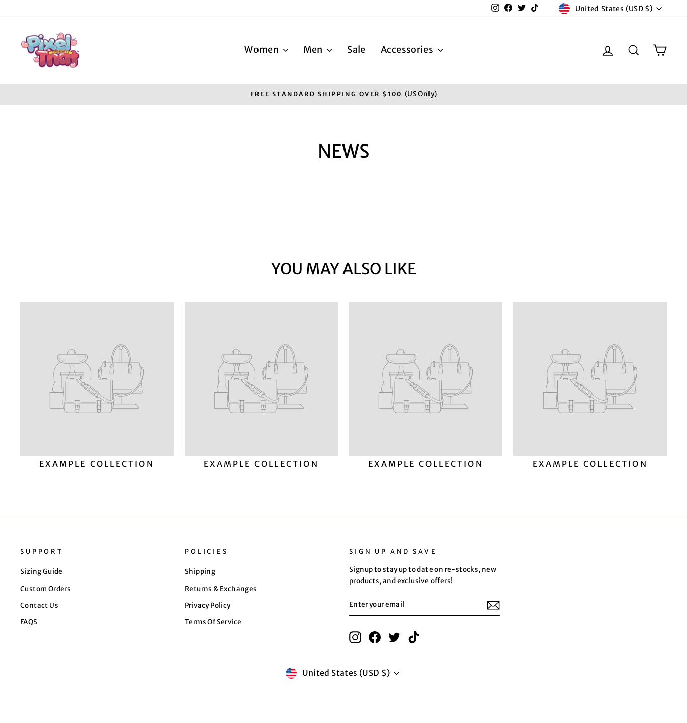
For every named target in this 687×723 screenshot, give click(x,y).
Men (314, 49)
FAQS (29, 622)
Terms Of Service (213, 622)
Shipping (200, 571)
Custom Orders (45, 589)
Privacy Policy (208, 605)
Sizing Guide (41, 571)
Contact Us (39, 605)
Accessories (408, 49)
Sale (356, 49)
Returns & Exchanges (221, 589)
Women (262, 49)
